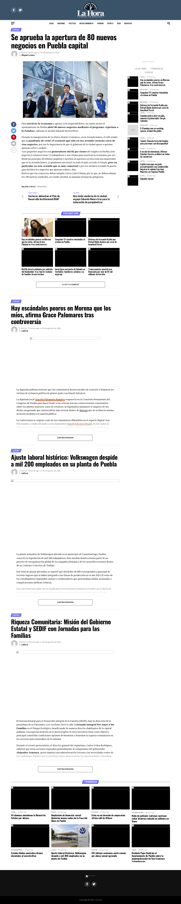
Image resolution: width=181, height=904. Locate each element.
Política (72, 23)
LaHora (25, 331)
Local (51, 23)
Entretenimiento (86, 23)
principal (42, 187)
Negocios (128, 23)
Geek (119, 23)
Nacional (61, 23)
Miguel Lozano (28, 55)
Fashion (100, 23)
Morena (84, 410)
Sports (110, 23)
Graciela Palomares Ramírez (50, 399)
